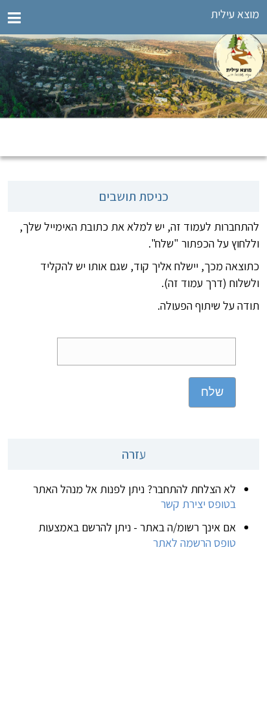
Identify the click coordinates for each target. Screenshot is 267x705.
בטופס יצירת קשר (198, 503)
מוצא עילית (235, 13)
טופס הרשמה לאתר (194, 542)
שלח (212, 392)
